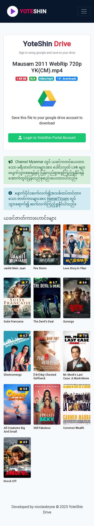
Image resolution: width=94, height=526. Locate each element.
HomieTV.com (58, 198)
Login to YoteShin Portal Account (50, 138)
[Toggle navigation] (84, 11)
